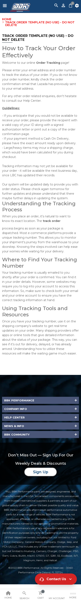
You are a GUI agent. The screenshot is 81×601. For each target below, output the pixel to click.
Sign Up (40, 472)
